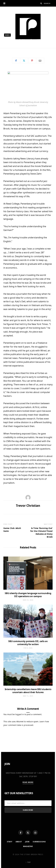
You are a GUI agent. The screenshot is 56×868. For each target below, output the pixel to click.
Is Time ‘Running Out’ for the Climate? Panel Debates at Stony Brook (41, 532)
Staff (9, 841)
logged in (19, 714)
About (19, 841)
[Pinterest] (32, 60)
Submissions (39, 841)
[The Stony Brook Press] (28, 26)
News (7, 35)
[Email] (40, 60)
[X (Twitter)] (28, 832)
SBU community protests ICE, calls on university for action (28, 643)
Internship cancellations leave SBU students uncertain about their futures (28, 691)
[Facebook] (20, 832)
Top (29, 862)
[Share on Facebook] (16, 60)
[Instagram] (35, 832)
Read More (28, 782)
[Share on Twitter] (24, 60)
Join (27, 841)
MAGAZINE (28, 846)
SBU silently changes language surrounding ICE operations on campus (28, 595)
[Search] (41, 3)
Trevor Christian (15, 49)
